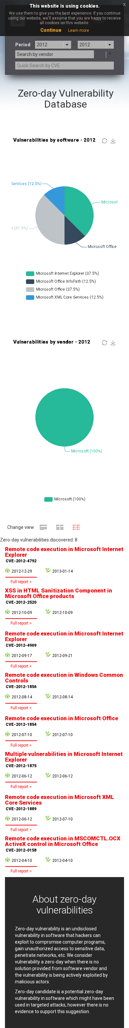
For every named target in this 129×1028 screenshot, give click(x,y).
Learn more (78, 30)
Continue (51, 30)
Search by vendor (35, 54)
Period (22, 44)
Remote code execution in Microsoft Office (61, 721)
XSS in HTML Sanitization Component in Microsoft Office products (58, 596)
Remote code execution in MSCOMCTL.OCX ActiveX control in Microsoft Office (62, 844)
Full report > (21, 582)
